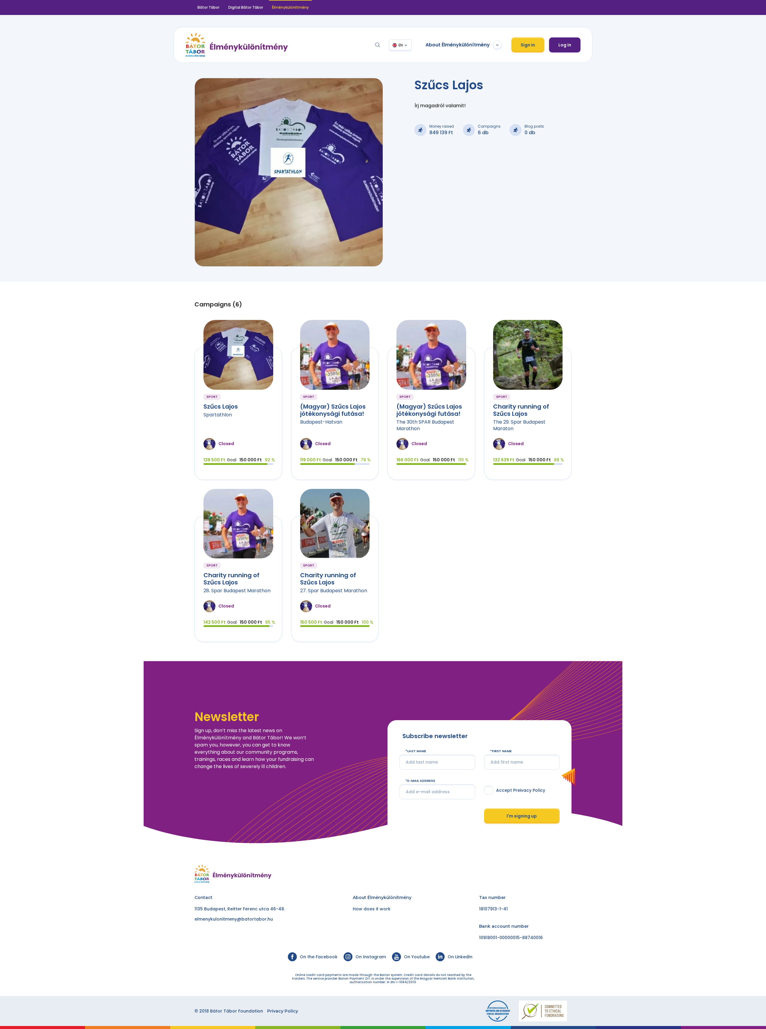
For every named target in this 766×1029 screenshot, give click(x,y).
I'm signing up (522, 816)
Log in (564, 45)
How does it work (371, 909)
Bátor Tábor (208, 7)
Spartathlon (217, 414)
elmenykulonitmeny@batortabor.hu (233, 919)
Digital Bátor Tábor (245, 7)
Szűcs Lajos (220, 406)
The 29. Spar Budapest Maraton (519, 425)
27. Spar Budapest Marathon (333, 590)
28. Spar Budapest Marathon (236, 590)
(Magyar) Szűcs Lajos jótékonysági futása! (333, 410)
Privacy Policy (282, 1011)
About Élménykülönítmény (457, 44)
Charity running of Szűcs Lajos (521, 410)
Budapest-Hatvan (321, 421)
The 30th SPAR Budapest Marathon (425, 425)
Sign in (528, 45)
